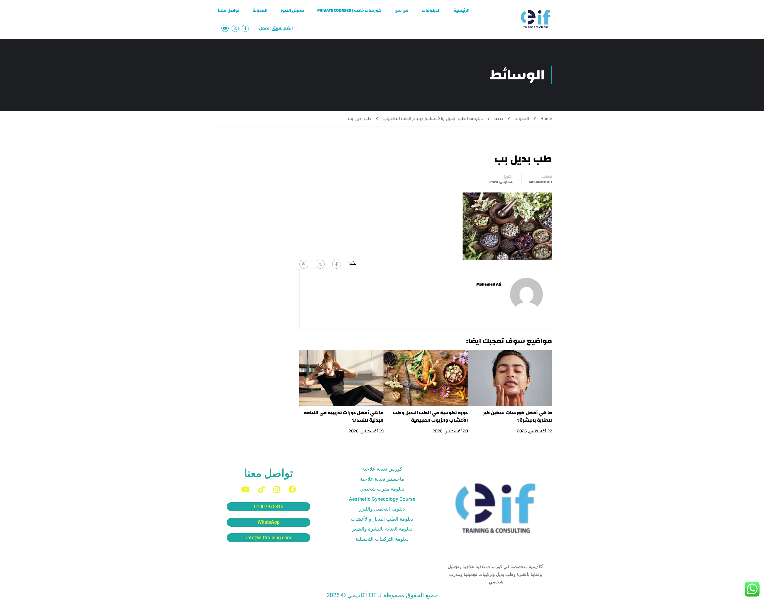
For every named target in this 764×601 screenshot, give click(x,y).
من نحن (402, 10)
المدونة (259, 10)
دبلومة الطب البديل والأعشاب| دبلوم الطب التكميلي (433, 118)
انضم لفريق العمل (276, 28)
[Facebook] (336, 264)
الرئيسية (461, 10)
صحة (498, 118)
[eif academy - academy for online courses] (535, 19)
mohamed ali (540, 182)
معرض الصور (292, 10)
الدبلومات (431, 10)
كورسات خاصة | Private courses (349, 10)
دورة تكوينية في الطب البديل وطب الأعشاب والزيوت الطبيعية (430, 416)
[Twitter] (320, 264)
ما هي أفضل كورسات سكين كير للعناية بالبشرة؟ (517, 416)
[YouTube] (245, 489)
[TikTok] (261, 489)
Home (546, 118)
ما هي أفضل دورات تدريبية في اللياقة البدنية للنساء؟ (343, 416)
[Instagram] (276, 489)
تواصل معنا (228, 10)
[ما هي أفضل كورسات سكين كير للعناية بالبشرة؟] (510, 378)
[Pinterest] (303, 264)
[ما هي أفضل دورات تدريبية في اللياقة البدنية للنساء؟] (341, 378)
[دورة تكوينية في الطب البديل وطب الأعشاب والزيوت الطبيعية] (425, 378)
